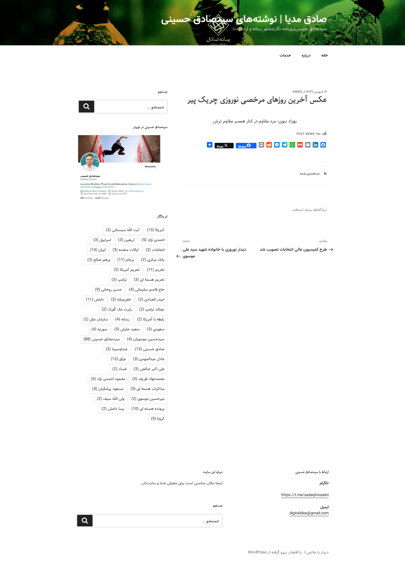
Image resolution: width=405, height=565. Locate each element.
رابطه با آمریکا (150, 319)
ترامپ (119, 280)
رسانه (122, 319)
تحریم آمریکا (127, 270)
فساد (119, 369)
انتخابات (155, 250)
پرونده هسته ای (147, 409)
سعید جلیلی (127, 329)
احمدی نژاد (153, 240)
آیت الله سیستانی (123, 230)
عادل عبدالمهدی (148, 359)
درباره (306, 55)
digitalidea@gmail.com (309, 513)
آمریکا (155, 230)
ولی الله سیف (110, 399)
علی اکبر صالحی (149, 369)
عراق (118, 359)
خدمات (285, 55)
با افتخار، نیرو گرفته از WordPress (274, 552)
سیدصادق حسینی (101, 339)
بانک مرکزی (152, 260)
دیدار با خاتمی (317, 552)
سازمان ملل (95, 319)
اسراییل (102, 240)
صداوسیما (117, 349)
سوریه (99, 329)
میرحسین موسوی (147, 399)
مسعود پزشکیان (107, 389)
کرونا (157, 419)
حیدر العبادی (151, 299)
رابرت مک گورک (117, 309)
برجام (125, 260)
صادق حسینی (149, 349)
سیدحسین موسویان (145, 339)
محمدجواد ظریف (148, 379)
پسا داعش (113, 409)
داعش (95, 299)
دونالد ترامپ (151, 309)
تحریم (155, 270)
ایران (98, 250)
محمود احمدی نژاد (108, 379)
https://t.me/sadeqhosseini (305, 495)
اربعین (126, 240)
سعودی (155, 329)
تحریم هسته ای (149, 280)
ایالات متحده (126, 250)
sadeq (297, 91)
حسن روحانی (108, 289)
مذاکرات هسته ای (147, 389)
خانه (324, 55)
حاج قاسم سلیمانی (146, 289)
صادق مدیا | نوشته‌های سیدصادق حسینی (244, 19)
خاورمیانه (121, 299)
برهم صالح (98, 260)
